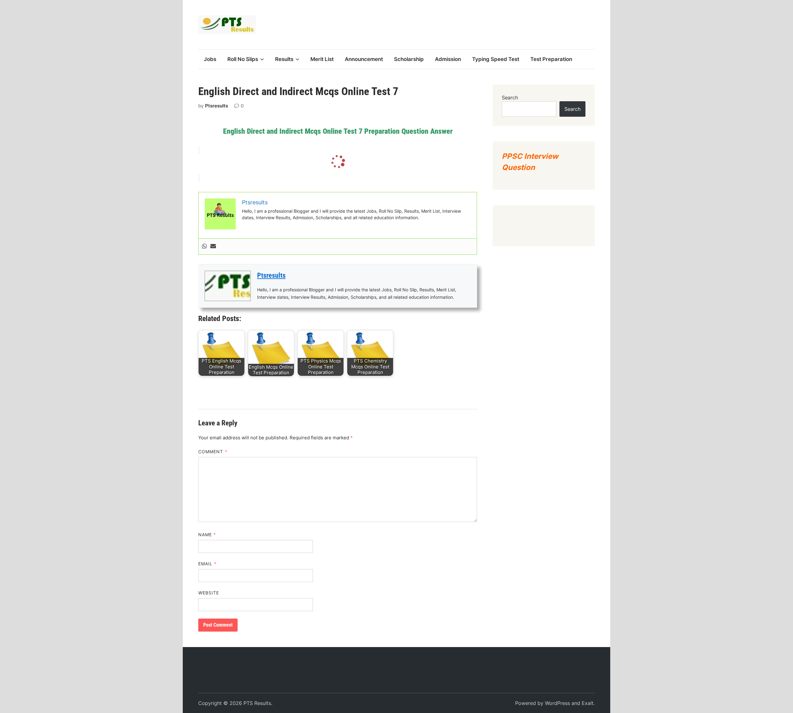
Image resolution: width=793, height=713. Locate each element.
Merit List (322, 59)
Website (208, 592)
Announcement (364, 59)
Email (207, 563)
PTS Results (257, 703)
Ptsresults (216, 106)
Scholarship (409, 59)
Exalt (588, 703)
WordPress (557, 703)
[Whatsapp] (204, 246)
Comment (212, 451)
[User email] (213, 246)
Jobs (210, 59)
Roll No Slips (242, 59)
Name (207, 534)
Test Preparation (551, 59)
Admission (448, 59)
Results (284, 59)
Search (510, 97)
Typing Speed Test (495, 59)
